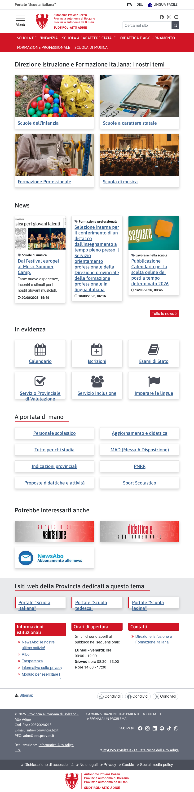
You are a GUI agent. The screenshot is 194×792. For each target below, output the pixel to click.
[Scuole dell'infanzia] (54, 95)
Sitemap (26, 695)
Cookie (127, 764)
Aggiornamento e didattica (140, 433)
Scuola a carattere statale (89, 38)
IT (129, 4)
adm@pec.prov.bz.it (38, 736)
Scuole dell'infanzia (38, 123)
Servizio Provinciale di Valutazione (40, 395)
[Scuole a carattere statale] (139, 95)
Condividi (112, 696)
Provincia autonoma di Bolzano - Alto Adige (47, 717)
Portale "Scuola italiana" (34, 605)
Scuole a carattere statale (130, 123)
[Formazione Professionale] (54, 154)
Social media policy (156, 764)
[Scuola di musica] (139, 154)
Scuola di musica (91, 47)
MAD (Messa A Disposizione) (139, 449)
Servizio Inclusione (97, 393)
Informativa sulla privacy (42, 667)
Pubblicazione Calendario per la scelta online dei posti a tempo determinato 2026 (150, 272)
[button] (162, 16)
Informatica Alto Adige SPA (44, 747)
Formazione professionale (43, 47)
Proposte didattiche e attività (54, 482)
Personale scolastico (54, 433)
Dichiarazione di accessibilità (48, 764)
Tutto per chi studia (55, 449)
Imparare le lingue (154, 393)
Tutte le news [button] (163, 313)
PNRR (140, 466)
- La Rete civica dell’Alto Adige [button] (140, 750)
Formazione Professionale (44, 181)
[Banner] (54, 531)
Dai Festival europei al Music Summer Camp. (38, 266)
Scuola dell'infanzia (37, 38)
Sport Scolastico (139, 482)
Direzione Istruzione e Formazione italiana (153, 639)
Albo (26, 654)
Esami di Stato (153, 361)
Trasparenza (32, 661)
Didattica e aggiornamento (147, 38)
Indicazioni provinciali (54, 466)
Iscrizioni (97, 361)
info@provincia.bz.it (42, 730)
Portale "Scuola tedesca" (91, 605)
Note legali (88, 764)
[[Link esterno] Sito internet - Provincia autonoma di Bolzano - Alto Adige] (65, 21)
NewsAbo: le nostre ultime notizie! (38, 644)
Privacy (109, 764)
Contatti (153, 714)
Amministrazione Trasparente (114, 714)
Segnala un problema (108, 719)
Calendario (40, 361)
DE (140, 4)
